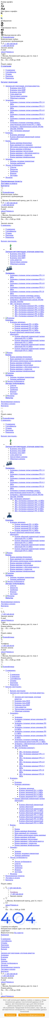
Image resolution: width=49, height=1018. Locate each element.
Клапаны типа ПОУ (18, 88)
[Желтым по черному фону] (1, 16)
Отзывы (8, 74)
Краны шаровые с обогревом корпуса (24, 153)
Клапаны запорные (17, 135)
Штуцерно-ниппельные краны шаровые (25, 147)
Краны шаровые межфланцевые (22, 157)
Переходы (14, 169)
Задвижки (9, 100)
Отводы (13, 167)
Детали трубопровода (14, 165)
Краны (8, 141)
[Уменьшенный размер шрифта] (2, 4)
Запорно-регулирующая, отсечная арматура (22, 86)
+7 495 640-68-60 (10, 44)
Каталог (4, 949)
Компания (5, 935)
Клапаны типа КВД (17, 92)
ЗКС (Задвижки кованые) (20, 131)
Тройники (14, 171)
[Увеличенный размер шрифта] (3, 9)
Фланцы (13, 173)
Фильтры (9, 177)
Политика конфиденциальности (31, 1015)
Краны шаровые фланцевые (21, 143)
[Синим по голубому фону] (1, 19)
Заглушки (14, 175)
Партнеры (9, 76)
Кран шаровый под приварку (21, 145)
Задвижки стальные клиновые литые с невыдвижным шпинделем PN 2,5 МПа (25, 123)
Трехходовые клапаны (18, 96)
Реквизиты (9, 78)
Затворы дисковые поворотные (22, 161)
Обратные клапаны (17, 98)
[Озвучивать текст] (2, 30)
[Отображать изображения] (2, 23)
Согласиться (10, 1015)
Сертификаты (10, 72)
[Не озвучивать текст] (2, 33)
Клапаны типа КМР (18, 90)
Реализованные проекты (11, 181)
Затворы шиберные (17, 163)
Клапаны (9, 133)
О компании (6, 66)
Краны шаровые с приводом (21, 155)
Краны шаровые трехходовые (21, 151)
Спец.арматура (16, 94)
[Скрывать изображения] (2, 26)
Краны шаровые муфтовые (20, 149)
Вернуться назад (7, 933)
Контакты (5, 186)
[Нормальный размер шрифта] (2, 6)
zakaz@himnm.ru (7, 52)
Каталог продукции (9, 82)
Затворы (8, 159)
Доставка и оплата (9, 183)
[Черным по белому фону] (1, 14)
